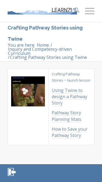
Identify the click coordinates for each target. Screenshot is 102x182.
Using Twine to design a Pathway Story (69, 96)
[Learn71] (42, 11)
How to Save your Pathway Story (70, 132)
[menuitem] (74, 11)
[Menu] (86, 11)
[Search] (74, 11)
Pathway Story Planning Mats (66, 116)
